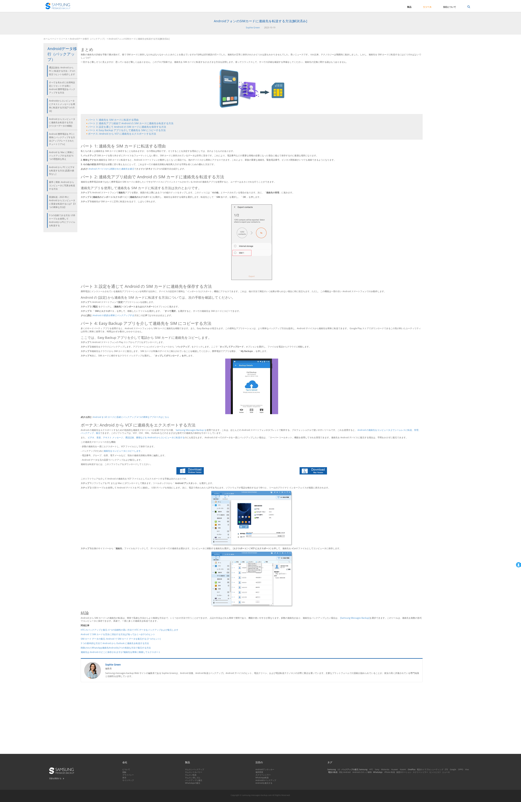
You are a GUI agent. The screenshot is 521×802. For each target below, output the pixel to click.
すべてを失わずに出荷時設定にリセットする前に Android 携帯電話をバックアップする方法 (62, 87)
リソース (427, 6)
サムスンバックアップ (194, 769)
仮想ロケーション (404, 772)
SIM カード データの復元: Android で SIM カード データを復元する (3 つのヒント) (121, 638)
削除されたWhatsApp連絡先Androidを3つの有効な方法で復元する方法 (116, 647)
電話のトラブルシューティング (430, 769)
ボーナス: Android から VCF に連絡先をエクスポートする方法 (122, 133)
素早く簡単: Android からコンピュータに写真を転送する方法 (62, 185)
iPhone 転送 (389, 772)
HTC (371, 769)
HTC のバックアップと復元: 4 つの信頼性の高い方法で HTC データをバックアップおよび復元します (129, 629)
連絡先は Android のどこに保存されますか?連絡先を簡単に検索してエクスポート (121, 652)
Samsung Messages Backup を (191, 430)
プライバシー (128, 775)
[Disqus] (252, 719)
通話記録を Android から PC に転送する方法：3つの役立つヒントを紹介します (62, 71)
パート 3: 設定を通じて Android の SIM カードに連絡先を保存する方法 (127, 126)
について (126, 769)
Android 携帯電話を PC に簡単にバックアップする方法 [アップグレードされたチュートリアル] (62, 139)
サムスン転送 (190, 775)
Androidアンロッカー (264, 769)
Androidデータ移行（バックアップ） (88, 38)
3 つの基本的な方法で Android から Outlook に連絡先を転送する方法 (115, 643)
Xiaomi (403, 769)
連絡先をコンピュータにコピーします (122, 450)
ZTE (446, 769)
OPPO (460, 769)
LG (339, 769)
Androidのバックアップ (265, 780)
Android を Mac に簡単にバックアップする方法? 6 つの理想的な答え (61, 156)
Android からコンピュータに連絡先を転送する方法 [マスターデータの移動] (62, 122)
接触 (124, 772)
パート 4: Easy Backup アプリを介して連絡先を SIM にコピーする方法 (127, 130)
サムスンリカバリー (193, 772)
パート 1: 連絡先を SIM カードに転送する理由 (113, 119)
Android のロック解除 (362, 772)
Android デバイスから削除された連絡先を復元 (111, 168)
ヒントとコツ (435, 772)
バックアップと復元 (193, 780)
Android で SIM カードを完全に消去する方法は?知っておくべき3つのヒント (118, 634)
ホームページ (49, 38)
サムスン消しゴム (192, 777)
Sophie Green (253, 27)
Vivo (467, 769)
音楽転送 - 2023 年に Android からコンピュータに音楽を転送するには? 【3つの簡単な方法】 (62, 202)
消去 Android (345, 772)
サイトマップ (128, 780)
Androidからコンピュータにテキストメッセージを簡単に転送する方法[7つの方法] (62, 105)
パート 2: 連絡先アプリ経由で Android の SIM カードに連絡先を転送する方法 (130, 123)
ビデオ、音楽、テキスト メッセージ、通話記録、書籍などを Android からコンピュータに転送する (136, 437)
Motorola (385, 769)
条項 (124, 777)
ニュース (446, 772)
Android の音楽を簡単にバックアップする (113, 315)
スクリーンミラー (263, 775)
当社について (449, 6)
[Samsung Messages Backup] (355, 617)
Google (453, 769)
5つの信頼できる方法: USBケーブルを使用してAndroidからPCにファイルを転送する (62, 220)
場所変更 (259, 772)
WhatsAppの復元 (192, 783)
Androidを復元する (263, 783)
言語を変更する (55, 778)
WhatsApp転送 (262, 777)
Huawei (394, 769)
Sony (377, 769)
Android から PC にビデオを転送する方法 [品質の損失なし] (62, 170)
